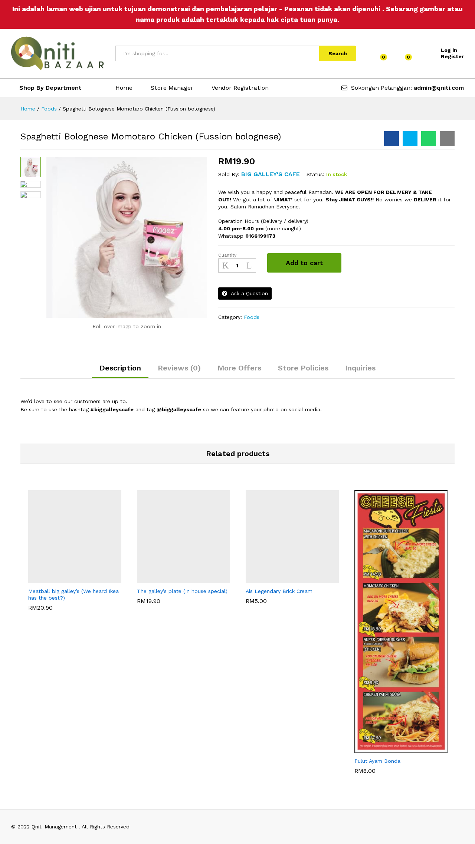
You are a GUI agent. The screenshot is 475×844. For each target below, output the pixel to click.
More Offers (239, 368)
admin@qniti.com (439, 87)
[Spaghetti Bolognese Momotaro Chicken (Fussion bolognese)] (391, 138)
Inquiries (360, 368)
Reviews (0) (179, 368)
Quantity (227, 255)
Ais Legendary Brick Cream (279, 604)
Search (337, 53)
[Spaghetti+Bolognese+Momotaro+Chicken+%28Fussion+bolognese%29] (410, 138)
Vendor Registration (240, 88)
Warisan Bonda (264, 590)
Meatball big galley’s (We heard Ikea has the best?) (73, 607)
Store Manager (172, 88)
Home (123, 88)
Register (452, 56)
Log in (449, 50)
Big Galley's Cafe (270, 174)
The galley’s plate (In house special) (182, 604)
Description (120, 368)
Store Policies (303, 368)
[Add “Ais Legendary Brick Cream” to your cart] (273, 579)
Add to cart (304, 263)
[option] (74, 550)
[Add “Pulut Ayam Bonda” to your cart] (382, 748)
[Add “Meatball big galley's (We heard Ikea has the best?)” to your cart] (55, 579)
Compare (362, 263)
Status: (315, 174)
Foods (251, 317)
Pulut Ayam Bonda (377, 775)
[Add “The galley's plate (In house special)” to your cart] (164, 579)
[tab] (120, 371)
